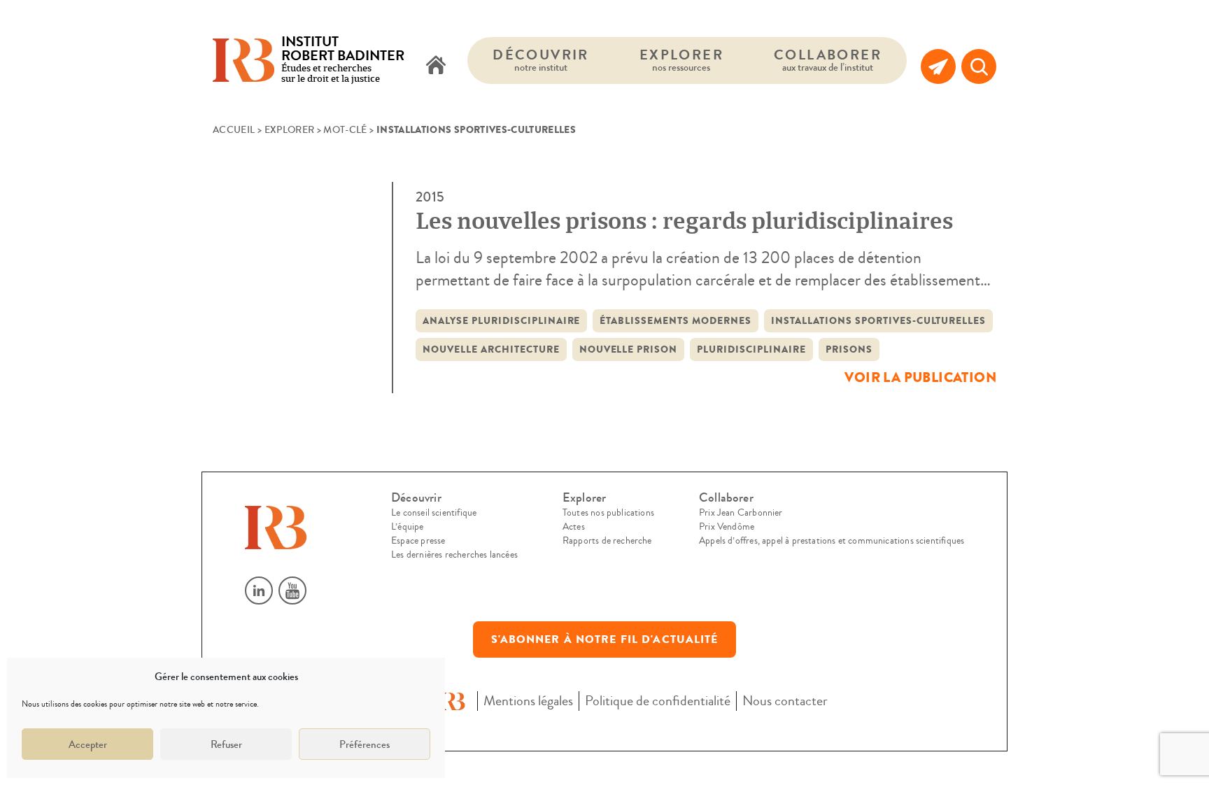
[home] (435, 66)
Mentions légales (528, 701)
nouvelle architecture (491, 349)
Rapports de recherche (607, 541)
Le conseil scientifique (433, 513)
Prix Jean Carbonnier (741, 513)
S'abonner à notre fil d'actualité (605, 639)
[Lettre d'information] (938, 66)
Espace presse (418, 541)
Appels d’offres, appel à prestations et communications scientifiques (831, 541)
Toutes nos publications (608, 513)
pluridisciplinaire (751, 349)
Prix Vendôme (726, 527)
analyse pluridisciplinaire (501, 320)
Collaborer (828, 60)
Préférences (364, 744)
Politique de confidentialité (657, 701)
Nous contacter (785, 701)
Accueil (234, 130)
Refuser (226, 744)
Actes (574, 527)
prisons (849, 349)
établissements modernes (675, 320)
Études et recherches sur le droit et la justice (342, 60)
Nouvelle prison (628, 349)
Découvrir (541, 60)
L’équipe (407, 527)
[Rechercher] (978, 66)
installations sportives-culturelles (878, 320)
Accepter (88, 744)
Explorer (681, 60)
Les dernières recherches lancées (454, 555)
